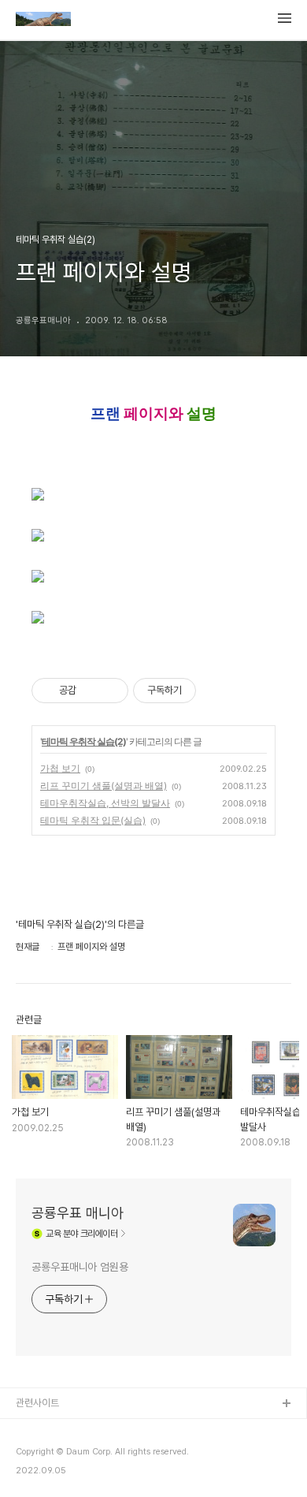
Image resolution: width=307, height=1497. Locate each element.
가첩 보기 (60, 768)
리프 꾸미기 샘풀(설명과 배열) (103, 785)
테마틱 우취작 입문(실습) (93, 820)
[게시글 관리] (110, 690)
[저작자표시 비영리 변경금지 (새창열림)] (217, 690)
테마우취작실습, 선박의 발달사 (105, 803)
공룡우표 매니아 (77, 1213)
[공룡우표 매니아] (43, 20)
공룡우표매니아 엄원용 (79, 1267)
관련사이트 (37, 1403)
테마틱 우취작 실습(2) (84, 741)
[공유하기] (91, 690)
